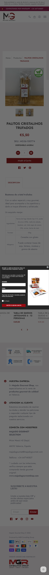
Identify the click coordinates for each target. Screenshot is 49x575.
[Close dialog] (47, 267)
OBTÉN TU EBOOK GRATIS (13, 305)
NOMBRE (4, 282)
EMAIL (3, 288)
